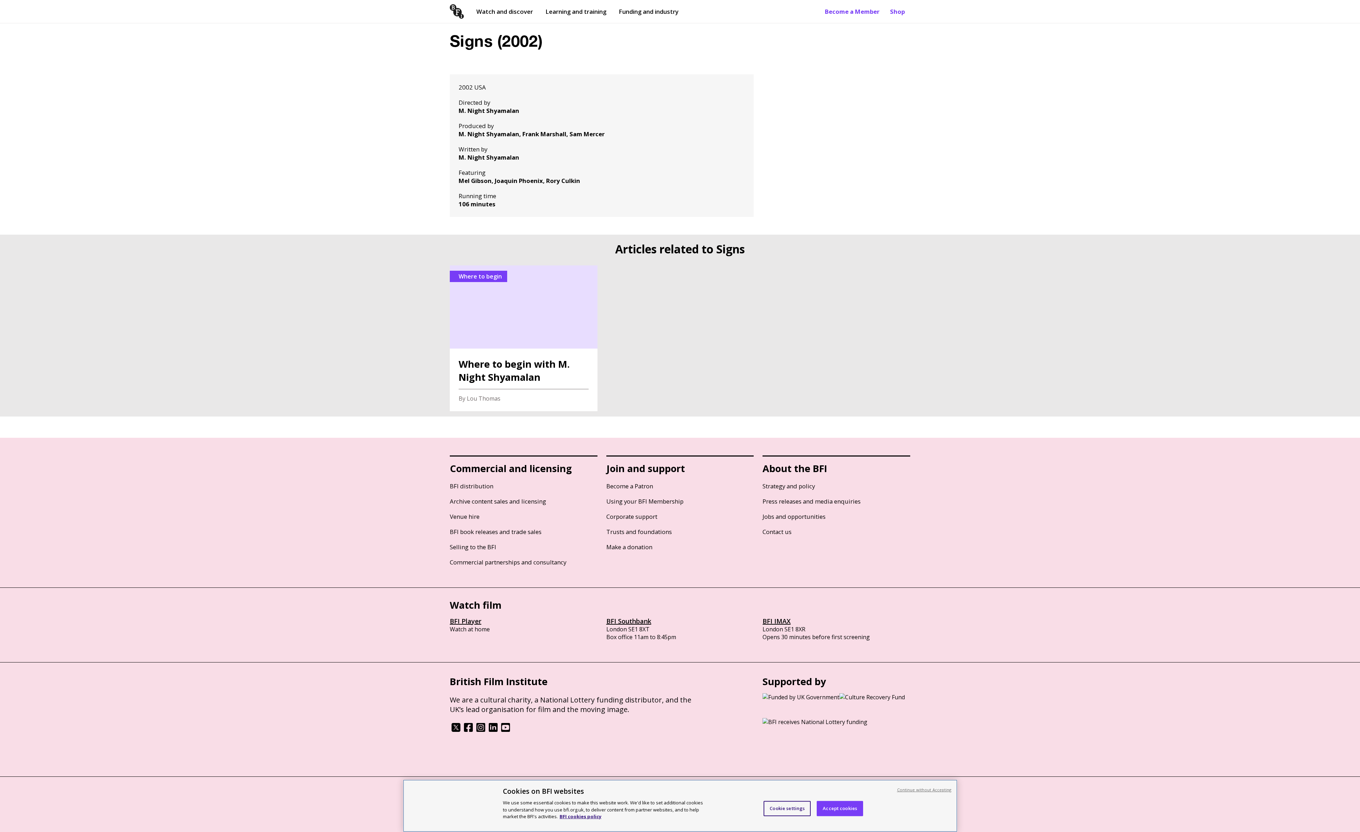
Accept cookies (840, 808)
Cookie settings (787, 808)
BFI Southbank (628, 621)
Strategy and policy (789, 486)
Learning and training (575, 11)
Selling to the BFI (473, 547)
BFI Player (465, 621)
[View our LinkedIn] (493, 730)
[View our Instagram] (481, 730)
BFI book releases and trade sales (496, 532)
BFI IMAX (776, 621)
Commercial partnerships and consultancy (508, 562)
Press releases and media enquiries (812, 501)
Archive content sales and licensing (498, 501)
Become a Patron (629, 486)
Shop (897, 11)
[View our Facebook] (468, 730)
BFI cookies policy (580, 816)
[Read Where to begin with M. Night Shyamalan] (523, 338)
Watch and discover (504, 11)
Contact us (777, 532)
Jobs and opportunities (794, 516)
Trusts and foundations (639, 532)
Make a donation (629, 547)
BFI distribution (471, 486)
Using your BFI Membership (645, 501)
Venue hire (465, 516)
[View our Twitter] (456, 730)
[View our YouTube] (505, 730)
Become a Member (852, 11)
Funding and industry (649, 11)
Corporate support (631, 516)
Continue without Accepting (924, 789)
